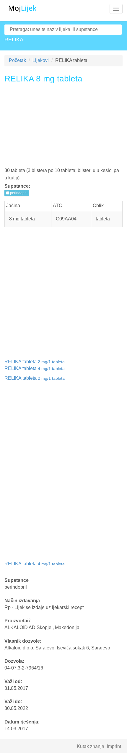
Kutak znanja (90, 746)
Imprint (114, 746)
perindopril (18, 193)
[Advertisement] (63, 127)
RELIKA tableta (34, 361)
